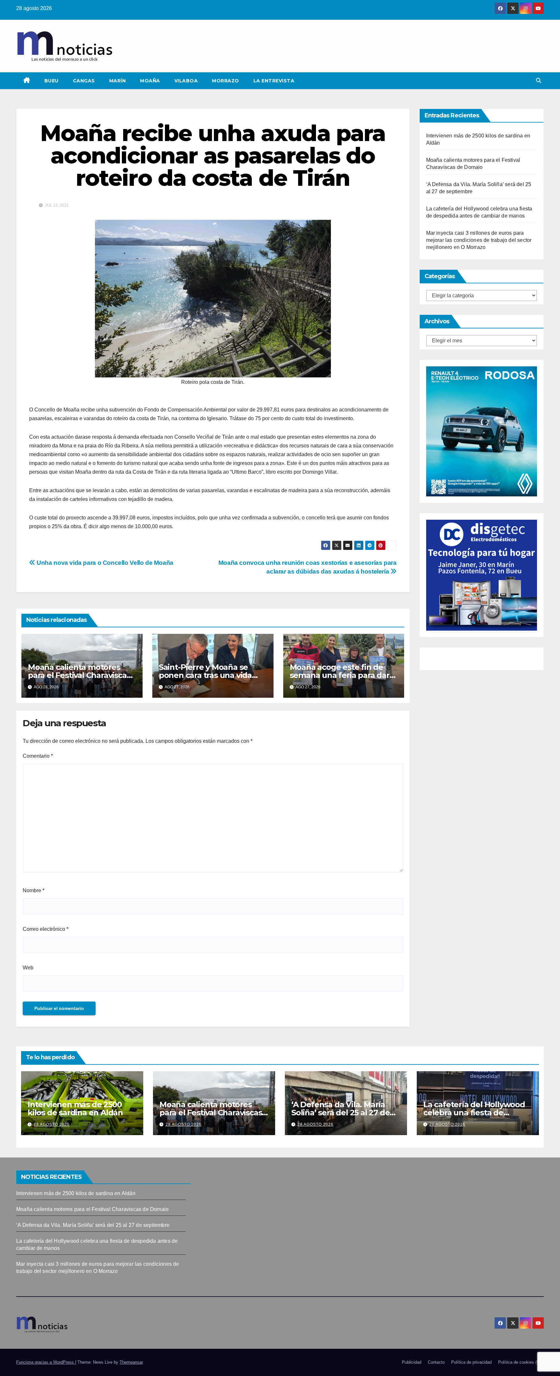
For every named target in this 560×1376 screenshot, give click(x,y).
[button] (538, 80)
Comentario (38, 756)
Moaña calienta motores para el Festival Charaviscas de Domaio (79, 675)
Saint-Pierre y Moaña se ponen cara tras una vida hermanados (205, 675)
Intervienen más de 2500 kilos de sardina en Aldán (75, 1108)
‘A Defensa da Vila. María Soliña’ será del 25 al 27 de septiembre (340, 1112)
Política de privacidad (471, 1362)
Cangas (84, 81)
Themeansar (131, 1362)
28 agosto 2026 (52, 1124)
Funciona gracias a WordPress (45, 1362)
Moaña (150, 81)
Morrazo (225, 81)
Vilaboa (186, 81)
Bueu (51, 81)
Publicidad (411, 1362)
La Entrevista (274, 81)
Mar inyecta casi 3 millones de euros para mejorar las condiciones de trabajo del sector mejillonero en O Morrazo (479, 240)
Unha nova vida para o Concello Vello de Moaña (104, 562)
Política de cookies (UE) (521, 1362)
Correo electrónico (45, 929)
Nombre (33, 890)
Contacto (436, 1362)
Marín (117, 81)
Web (28, 967)
